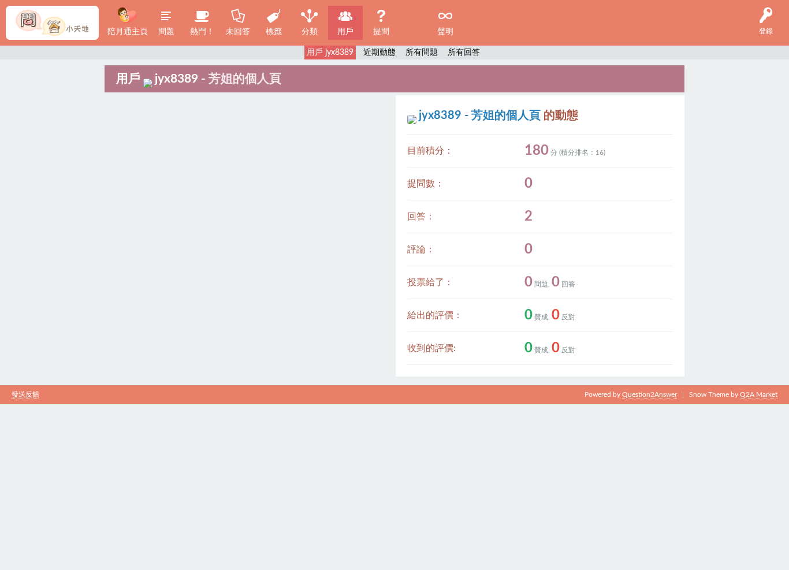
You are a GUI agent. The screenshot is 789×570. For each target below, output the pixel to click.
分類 (310, 32)
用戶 (345, 32)
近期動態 (379, 53)
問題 (166, 32)
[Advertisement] (346, 485)
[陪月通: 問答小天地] (52, 23)
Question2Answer (649, 394)
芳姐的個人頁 (245, 79)
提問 (381, 32)
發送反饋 (25, 394)
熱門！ (202, 32)
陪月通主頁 (127, 32)
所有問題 (421, 53)
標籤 (274, 32)
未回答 (238, 32)
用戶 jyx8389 (330, 53)
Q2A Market (758, 394)
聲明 (445, 32)
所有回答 (464, 53)
